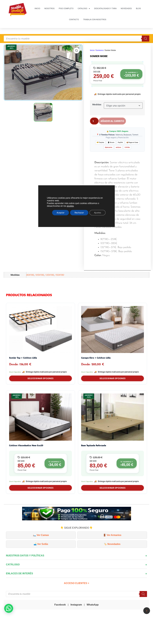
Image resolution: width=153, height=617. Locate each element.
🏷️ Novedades (112, 544)
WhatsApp (93, 604)
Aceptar (60, 212)
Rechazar (79, 212)
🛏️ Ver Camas (41, 535)
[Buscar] (145, 39)
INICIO (37, 8)
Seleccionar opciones (40, 378)
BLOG (138, 8)
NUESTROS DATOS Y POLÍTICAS (25, 555)
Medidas (96, 104)
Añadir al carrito (112, 120)
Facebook (60, 604)
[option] (43, 72)
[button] (8, 608)
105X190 (39, 275)
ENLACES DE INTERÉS (19, 573)
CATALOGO (82, 8)
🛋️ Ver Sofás (41, 544)
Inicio (92, 50)
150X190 (59, 275)
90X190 (30, 275)
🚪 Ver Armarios (112, 535)
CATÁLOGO (13, 564)
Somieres (99, 50)
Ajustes (97, 212)
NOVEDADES (126, 8)
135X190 (49, 275)
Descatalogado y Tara (105, 8)
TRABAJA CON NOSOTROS (94, 19)
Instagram (76, 604)
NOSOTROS (49, 8)
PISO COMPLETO (66, 8)
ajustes (70, 206)
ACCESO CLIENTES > (76, 583)
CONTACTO (74, 19)
